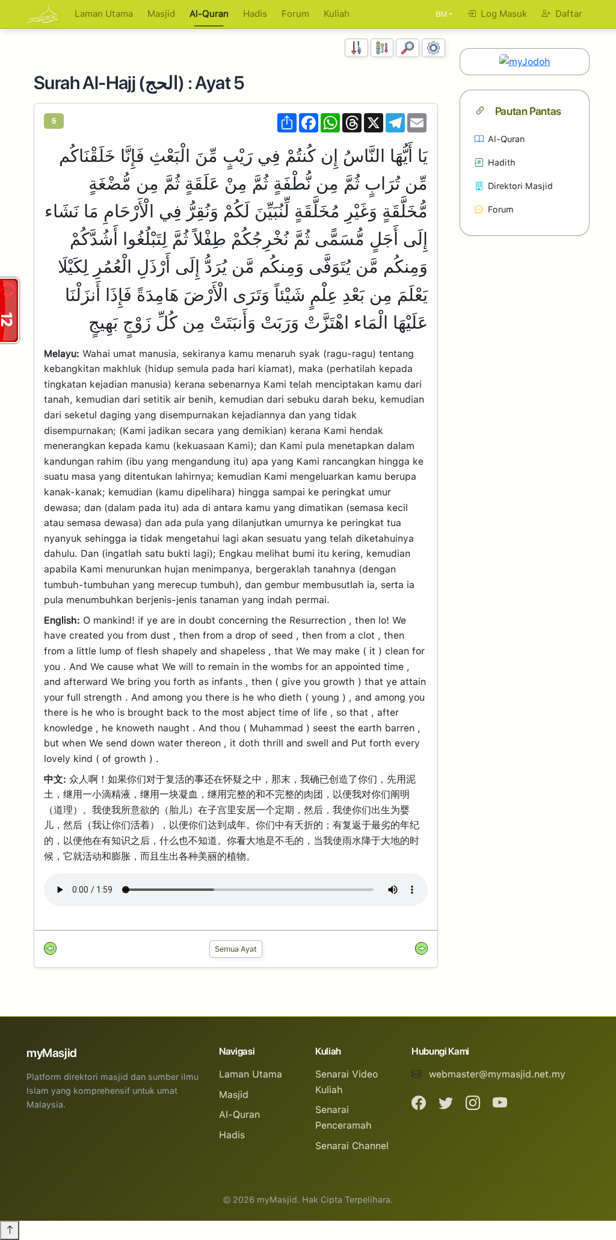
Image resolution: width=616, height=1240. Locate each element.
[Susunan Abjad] (382, 48)
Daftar (567, 13)
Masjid (161, 13)
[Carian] (407, 48)
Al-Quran (209, 13)
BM (441, 14)
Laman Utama (104, 13)
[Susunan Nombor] (356, 48)
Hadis (255, 13)
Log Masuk (502, 13)
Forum (295, 13)
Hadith (502, 162)
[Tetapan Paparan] (433, 48)
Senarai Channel (352, 1146)
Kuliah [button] (337, 13)
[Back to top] (9, 1230)
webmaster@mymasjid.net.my (497, 1074)
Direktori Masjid (520, 186)
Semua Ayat (236, 948)
